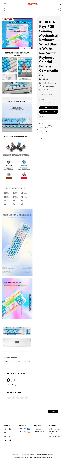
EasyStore (50, 454)
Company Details (39, 431)
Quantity (41, 99)
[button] (5, 4)
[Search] (58, 9)
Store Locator (37, 429)
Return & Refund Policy (35, 457)
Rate (53, 411)
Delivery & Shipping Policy (20, 457)
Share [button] (43, 117)
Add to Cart (49, 107)
